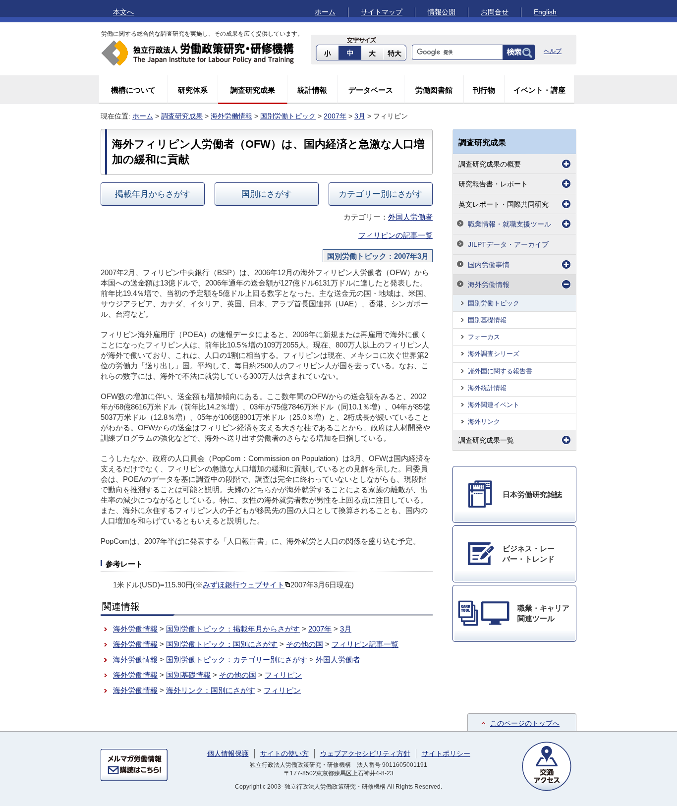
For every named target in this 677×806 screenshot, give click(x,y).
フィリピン (283, 675)
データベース (370, 90)
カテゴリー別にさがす (380, 193)
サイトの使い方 (284, 753)
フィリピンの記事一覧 (395, 235)
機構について (133, 90)
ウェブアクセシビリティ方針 (365, 753)
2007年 (335, 116)
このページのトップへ (525, 723)
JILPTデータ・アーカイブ (508, 244)
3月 (359, 116)
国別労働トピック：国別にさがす (222, 644)
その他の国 (304, 644)
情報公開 (441, 12)
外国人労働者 (410, 217)
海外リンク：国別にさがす (210, 690)
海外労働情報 (231, 116)
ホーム (325, 12)
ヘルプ (553, 51)
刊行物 (484, 90)
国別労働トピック (288, 116)
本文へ (123, 12)
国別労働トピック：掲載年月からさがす (233, 629)
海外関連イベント (493, 404)
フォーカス (484, 337)
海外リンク (484, 421)
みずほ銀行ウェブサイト (243, 584)
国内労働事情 (488, 265)
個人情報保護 (228, 753)
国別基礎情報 (188, 675)
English (545, 12)
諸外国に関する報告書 (500, 371)
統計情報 (312, 90)
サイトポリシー (446, 753)
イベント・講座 (539, 90)
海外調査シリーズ (493, 353)
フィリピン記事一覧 (365, 644)
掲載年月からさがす (153, 193)
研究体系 (193, 90)
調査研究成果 (252, 90)
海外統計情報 (487, 388)
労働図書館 (433, 90)
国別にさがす (266, 193)
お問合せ (494, 12)
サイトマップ (381, 12)
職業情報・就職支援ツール (509, 224)
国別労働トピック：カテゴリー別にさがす (236, 659)
